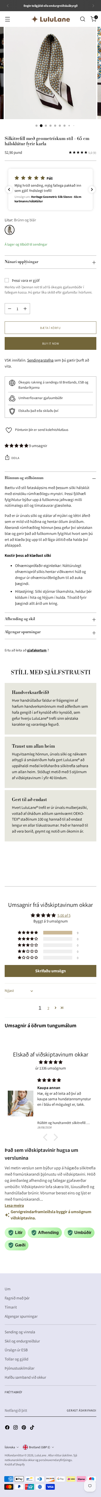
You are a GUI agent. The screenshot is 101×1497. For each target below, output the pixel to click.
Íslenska (10, 1447)
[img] (50, 1062)
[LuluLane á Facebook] (8, 1428)
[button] (50, 189)
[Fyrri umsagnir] (9, 189)
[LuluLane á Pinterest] (24, 1428)
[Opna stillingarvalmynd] (7, 19)
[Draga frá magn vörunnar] (9, 308)
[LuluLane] (50, 19)
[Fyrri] (7, 5)
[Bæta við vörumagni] (25, 308)
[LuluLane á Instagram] (16, 1428)
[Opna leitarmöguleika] (82, 19)
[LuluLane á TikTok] (33, 1428)
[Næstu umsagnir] (92, 189)
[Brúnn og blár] (10, 230)
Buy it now (50, 343)
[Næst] (93, 5)
